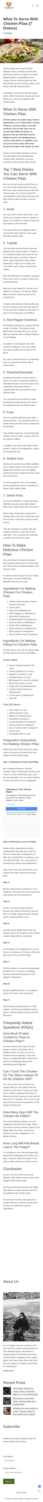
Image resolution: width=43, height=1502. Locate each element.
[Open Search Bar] (32, 5)
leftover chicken (21, 1121)
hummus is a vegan (23, 325)
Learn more (8, 1370)
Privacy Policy (21, 1492)
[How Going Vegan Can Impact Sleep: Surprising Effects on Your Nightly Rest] (7, 1391)
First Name (8, 1456)
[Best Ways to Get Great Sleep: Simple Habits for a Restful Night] (7, 1401)
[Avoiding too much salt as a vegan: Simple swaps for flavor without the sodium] (7, 1411)
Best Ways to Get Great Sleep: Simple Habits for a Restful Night (24, 1401)
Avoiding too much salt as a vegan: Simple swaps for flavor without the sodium (25, 1411)
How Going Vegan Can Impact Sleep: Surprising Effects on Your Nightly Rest (25, 1391)
